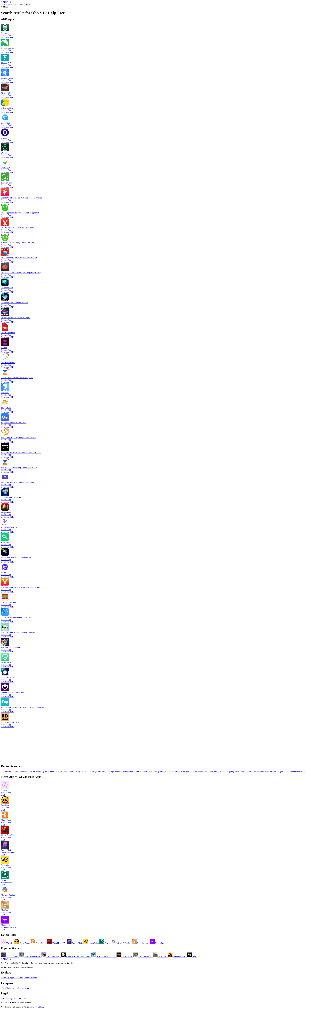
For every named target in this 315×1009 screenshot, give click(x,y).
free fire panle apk (159, 771)
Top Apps (10, 978)
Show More (300, 771)
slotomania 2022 (172, 771)
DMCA (41, 1007)
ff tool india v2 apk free (91, 771)
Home (3, 978)
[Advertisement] (75, 745)
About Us (5, 988)
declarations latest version (249, 771)
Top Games (18, 978)
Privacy (34, 1007)
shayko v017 (77, 771)
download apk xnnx (32, 771)
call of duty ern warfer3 (203, 771)
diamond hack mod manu (62, 771)
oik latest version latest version (13, 771)
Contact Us (13, 988)
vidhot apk (227, 771)
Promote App (23, 988)
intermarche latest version (269, 771)
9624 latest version (144, 771)
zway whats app (46, 771)
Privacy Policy (6, 998)
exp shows (235, 771)
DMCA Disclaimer (20, 998)
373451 (126, 771)
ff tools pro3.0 (217, 771)
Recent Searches (30, 978)
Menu (5, 7)
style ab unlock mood (287, 771)
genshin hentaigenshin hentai (112, 771)
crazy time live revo (186, 771)
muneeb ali (133, 771)
